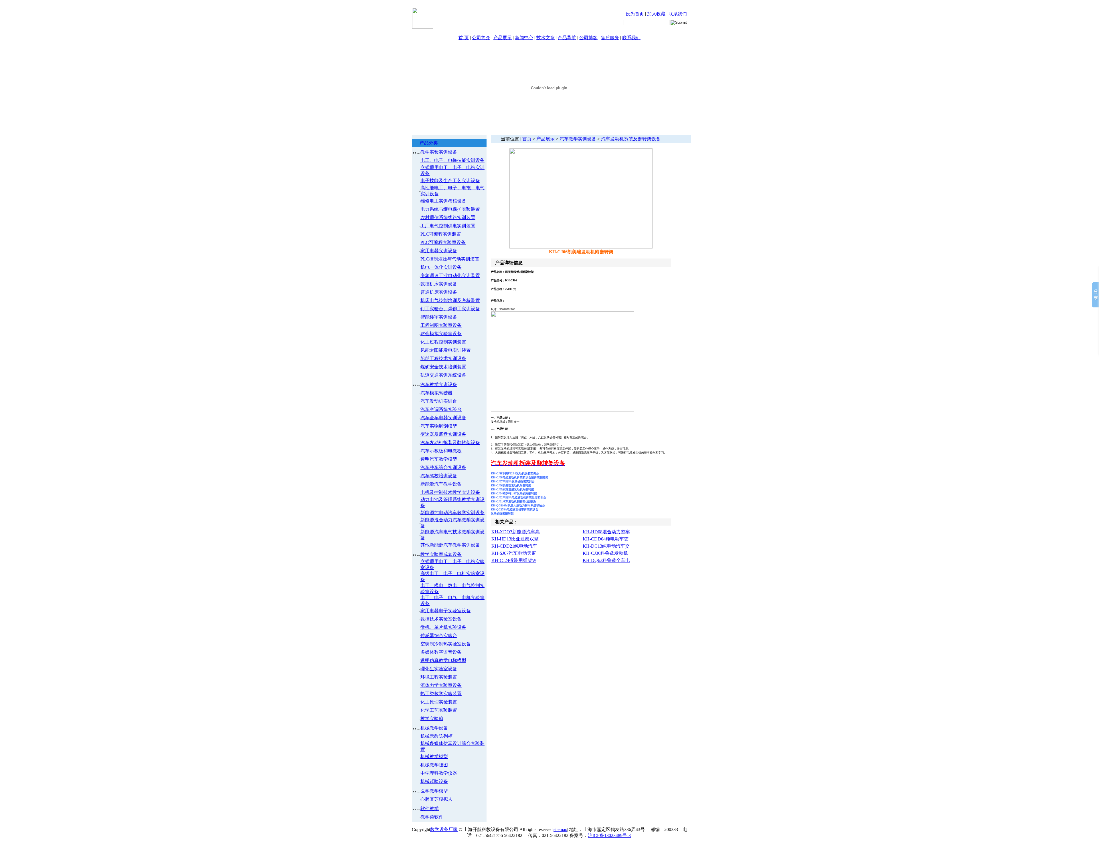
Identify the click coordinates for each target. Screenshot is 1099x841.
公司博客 (588, 37)
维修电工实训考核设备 (443, 200)
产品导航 (567, 37)
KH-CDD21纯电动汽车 (514, 546)
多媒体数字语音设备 (441, 652)
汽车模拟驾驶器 (436, 392)
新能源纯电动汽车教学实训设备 (452, 512)
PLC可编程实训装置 (440, 234)
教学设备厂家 (444, 829)
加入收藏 (656, 13)
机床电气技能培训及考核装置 (450, 300)
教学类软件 (431, 816)
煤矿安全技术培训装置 (443, 366)
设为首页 (635, 13)
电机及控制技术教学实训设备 (450, 492)
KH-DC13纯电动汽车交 (606, 546)
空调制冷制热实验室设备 (445, 643)
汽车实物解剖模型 (438, 426)
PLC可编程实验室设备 (443, 242)
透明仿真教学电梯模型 (443, 660)
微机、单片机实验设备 (443, 627)
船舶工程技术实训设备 (443, 358)
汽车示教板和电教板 (441, 450)
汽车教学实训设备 (438, 384)
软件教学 (429, 808)
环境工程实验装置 (438, 677)
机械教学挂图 (434, 764)
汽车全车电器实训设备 (443, 417)
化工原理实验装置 (438, 701)
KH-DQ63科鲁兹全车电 (606, 560)
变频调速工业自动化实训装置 (450, 275)
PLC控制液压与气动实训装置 (449, 259)
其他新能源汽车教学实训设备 (450, 544)
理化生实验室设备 (438, 668)
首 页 (463, 37)
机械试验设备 (434, 781)
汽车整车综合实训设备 (443, 467)
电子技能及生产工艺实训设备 (450, 180)
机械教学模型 (434, 756)
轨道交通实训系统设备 (443, 375)
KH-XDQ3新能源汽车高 (515, 531)
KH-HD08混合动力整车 (606, 531)
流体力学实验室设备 (441, 685)
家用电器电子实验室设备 (445, 610)
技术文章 (545, 37)
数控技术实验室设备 (441, 619)
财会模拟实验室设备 (441, 333)
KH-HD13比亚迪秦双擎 (515, 538)
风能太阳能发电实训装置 (445, 350)
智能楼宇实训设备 (438, 317)
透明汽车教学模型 (438, 459)
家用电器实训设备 (438, 250)
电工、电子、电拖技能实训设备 (452, 160)
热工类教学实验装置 (441, 693)
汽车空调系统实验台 (441, 409)
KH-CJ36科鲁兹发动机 (605, 553)
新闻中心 (524, 37)
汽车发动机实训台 (438, 401)
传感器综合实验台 (438, 635)
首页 (526, 138)
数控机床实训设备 (438, 283)
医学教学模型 (434, 790)
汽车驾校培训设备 (438, 475)
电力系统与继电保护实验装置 (450, 209)
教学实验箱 (431, 718)
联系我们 (678, 13)
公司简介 (481, 37)
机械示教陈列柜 (436, 736)
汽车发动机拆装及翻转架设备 (450, 442)
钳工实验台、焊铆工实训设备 (450, 308)
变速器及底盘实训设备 (443, 434)
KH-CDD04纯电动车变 (605, 538)
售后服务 (610, 37)
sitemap (560, 829)
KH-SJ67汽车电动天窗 (513, 553)
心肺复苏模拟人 (436, 799)
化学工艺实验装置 (438, 710)
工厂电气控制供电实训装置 (447, 225)
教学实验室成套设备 (441, 554)
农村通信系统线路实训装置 (447, 217)
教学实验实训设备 (438, 152)
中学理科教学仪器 (438, 773)
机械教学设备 (434, 727)
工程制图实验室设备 (441, 325)
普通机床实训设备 (438, 292)
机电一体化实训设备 (441, 267)
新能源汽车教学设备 (441, 484)
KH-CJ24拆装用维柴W (513, 560)
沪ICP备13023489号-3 (609, 835)
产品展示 (502, 37)
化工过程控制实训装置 (443, 341)
